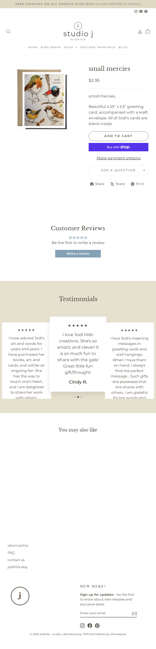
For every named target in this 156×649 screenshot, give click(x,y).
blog (123, 47)
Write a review (78, 253)
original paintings (98, 47)
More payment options (119, 158)
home (33, 47)
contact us (16, 560)
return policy (18, 545)
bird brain (51, 47)
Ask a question (118, 170)
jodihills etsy (18, 567)
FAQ (11, 553)
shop (69, 47)
